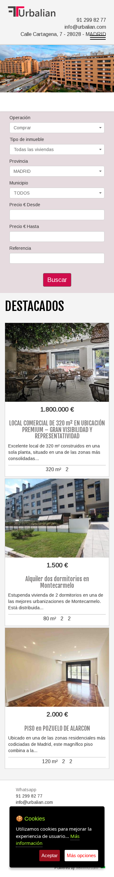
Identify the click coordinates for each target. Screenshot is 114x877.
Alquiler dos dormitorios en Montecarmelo (57, 582)
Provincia (19, 161)
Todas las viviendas (34, 149)
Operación (20, 117)
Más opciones (81, 855)
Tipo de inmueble (27, 139)
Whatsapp (26, 789)
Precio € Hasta (24, 226)
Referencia (20, 248)
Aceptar (49, 855)
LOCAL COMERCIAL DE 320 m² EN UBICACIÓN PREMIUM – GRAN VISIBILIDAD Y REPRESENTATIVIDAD (57, 429)
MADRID (22, 171)
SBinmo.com (87, 868)
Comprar (22, 127)
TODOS (22, 193)
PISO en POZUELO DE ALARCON (57, 728)
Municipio (19, 182)
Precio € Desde (25, 204)
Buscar (57, 279)
